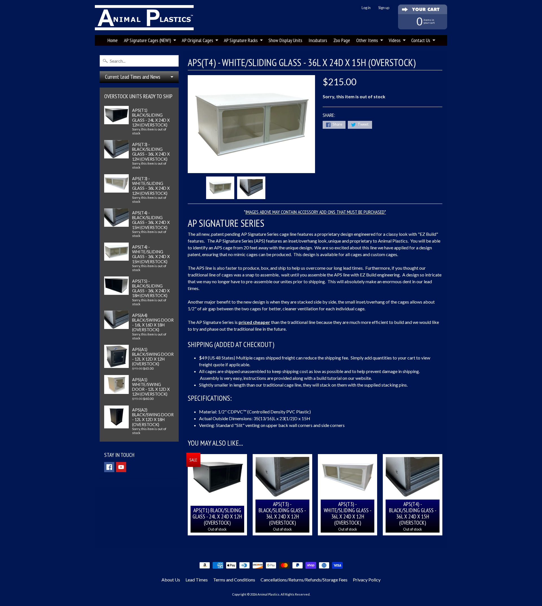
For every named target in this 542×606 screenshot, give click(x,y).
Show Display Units (285, 40)
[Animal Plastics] (144, 17)
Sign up (383, 8)
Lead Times (196, 579)
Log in (366, 8)
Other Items (367, 40)
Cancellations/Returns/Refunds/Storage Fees (304, 579)
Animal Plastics (268, 594)
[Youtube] (121, 467)
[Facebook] (109, 467)
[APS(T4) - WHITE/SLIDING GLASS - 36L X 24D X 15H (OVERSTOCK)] (220, 187)
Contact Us (420, 40)
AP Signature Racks (241, 40)
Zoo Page (341, 40)
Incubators (318, 40)
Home (113, 40)
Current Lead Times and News (132, 76)
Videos (395, 40)
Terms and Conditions (234, 579)
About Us (170, 579)
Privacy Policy (367, 579)
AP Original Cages (197, 40)
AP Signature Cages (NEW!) (147, 40)
